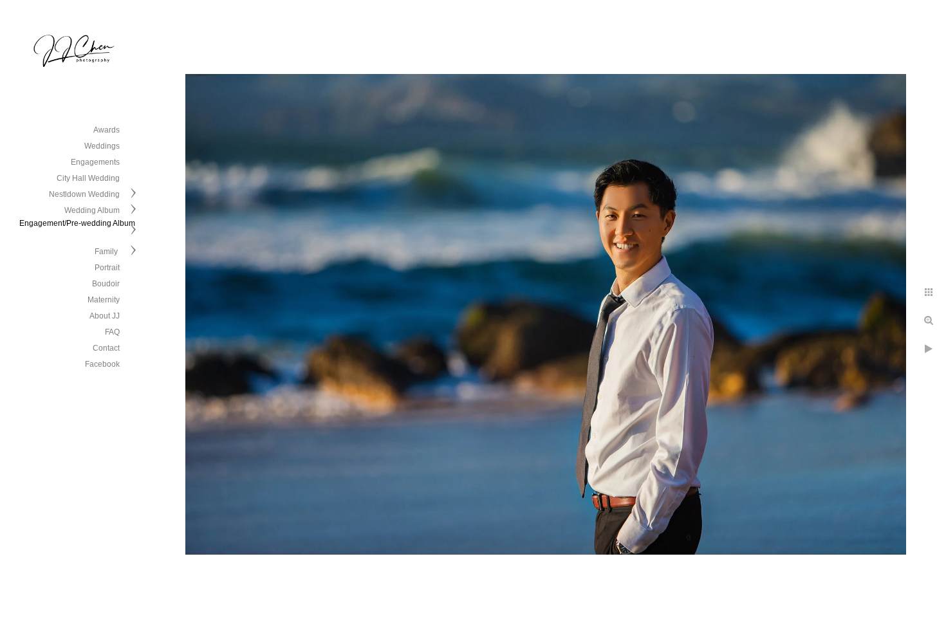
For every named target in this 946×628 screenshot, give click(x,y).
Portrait (107, 267)
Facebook (102, 364)
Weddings (102, 146)
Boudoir (106, 283)
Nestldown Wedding (84, 194)
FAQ (112, 332)
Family (107, 251)
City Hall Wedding (88, 178)
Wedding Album (92, 210)
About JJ (104, 315)
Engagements (95, 162)
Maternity (104, 299)
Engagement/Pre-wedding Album (77, 223)
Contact (106, 348)
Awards (106, 129)
